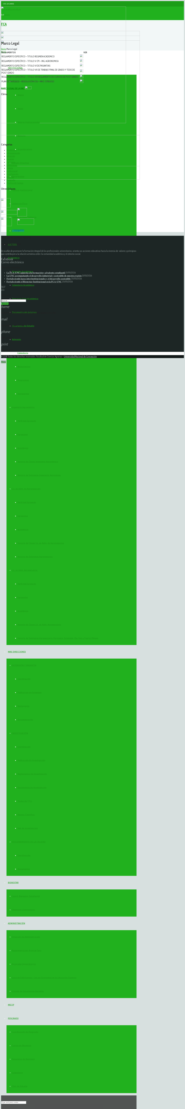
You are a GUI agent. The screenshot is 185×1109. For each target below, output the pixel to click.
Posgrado (11, 180)
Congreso (11, 162)
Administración (13, 153)
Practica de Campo (15, 183)
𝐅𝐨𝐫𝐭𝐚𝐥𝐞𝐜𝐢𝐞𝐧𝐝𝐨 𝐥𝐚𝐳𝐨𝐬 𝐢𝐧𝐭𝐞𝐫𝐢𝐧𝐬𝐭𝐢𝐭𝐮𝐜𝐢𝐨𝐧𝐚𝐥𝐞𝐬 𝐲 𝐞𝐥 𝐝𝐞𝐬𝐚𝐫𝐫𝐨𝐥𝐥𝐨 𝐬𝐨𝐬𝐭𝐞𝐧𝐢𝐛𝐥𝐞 (39, 278)
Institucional (12, 171)
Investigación (12, 174)
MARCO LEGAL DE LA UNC (13, 88)
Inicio (3, 49)
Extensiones (12, 165)
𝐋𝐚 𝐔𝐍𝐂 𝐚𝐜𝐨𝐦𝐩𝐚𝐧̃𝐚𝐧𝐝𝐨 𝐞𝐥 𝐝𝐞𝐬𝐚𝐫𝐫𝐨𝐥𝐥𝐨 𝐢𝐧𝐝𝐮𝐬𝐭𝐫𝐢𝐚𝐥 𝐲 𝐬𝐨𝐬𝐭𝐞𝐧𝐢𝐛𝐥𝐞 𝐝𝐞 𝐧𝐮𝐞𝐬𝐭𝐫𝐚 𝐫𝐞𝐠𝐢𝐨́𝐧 (44, 275)
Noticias (10, 177)
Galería (10, 168)
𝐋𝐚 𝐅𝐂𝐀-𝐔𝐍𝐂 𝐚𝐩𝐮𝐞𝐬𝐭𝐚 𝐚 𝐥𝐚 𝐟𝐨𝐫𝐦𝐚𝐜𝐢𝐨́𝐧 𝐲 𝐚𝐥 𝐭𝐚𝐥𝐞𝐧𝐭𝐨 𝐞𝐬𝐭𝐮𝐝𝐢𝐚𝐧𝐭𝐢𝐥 (36, 272)
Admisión (11, 156)
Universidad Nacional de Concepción (80, 356)
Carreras (10, 159)
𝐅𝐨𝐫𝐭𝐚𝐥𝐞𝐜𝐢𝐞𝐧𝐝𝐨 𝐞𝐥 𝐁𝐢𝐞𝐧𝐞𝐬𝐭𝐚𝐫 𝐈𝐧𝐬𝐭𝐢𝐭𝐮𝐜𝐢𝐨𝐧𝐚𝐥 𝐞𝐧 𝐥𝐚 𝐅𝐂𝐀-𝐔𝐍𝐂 (34, 281)
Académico (12, 150)
